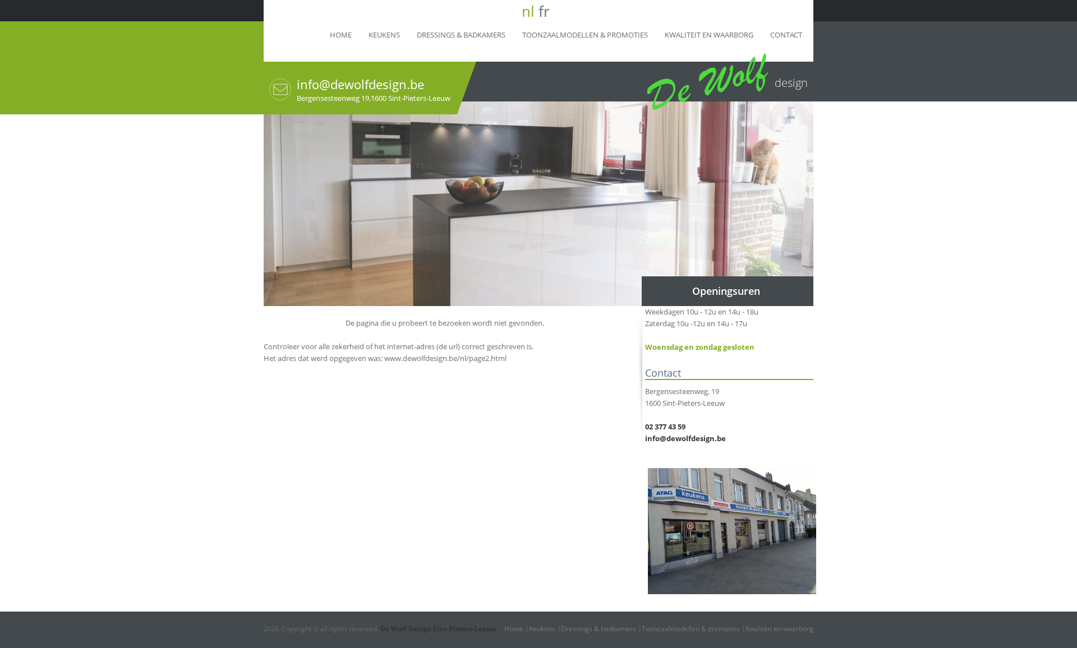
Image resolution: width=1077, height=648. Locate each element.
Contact (786, 35)
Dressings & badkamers (461, 35)
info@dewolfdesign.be (360, 84)
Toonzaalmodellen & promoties (585, 35)
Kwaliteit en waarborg (709, 35)
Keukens (384, 35)
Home (341, 35)
